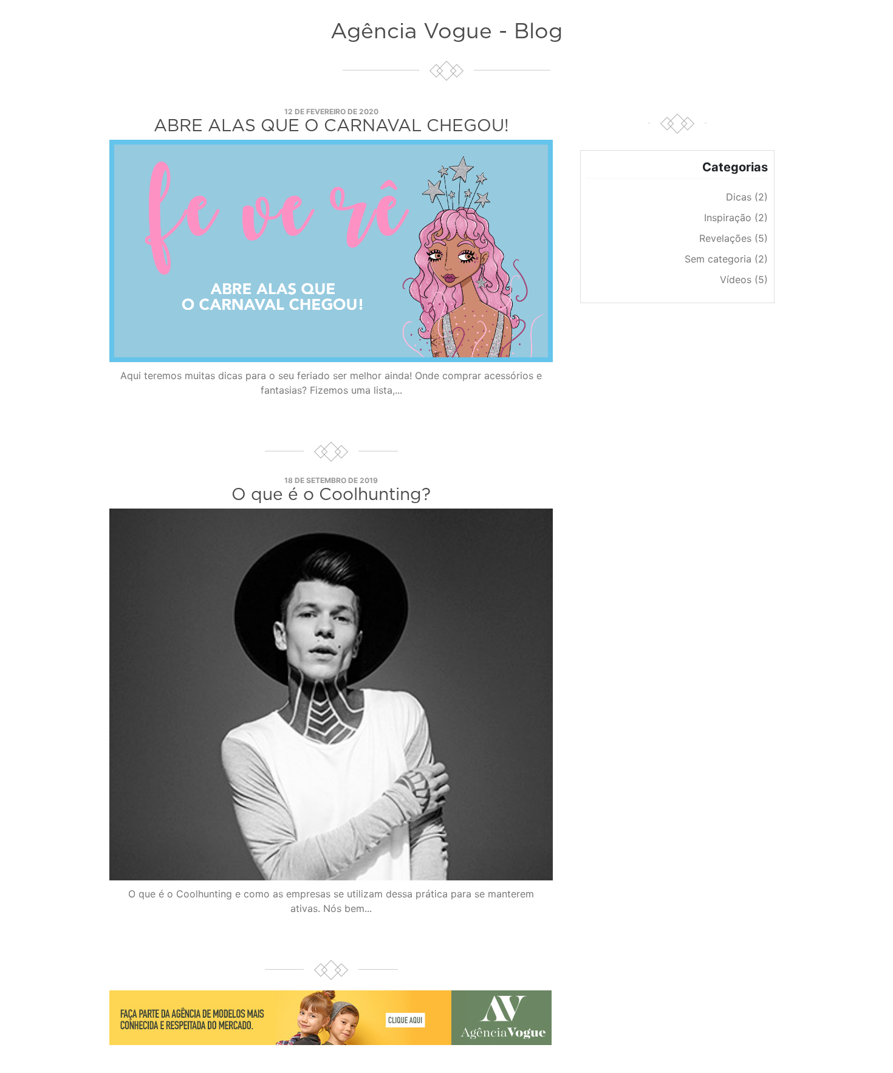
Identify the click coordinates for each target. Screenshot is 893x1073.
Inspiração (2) (736, 217)
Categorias (735, 167)
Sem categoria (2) (726, 259)
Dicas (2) (747, 197)
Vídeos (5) (744, 279)
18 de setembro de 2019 (331, 480)
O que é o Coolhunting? (331, 495)
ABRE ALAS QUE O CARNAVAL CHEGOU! (331, 126)
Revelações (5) (733, 238)
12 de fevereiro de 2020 (331, 111)
